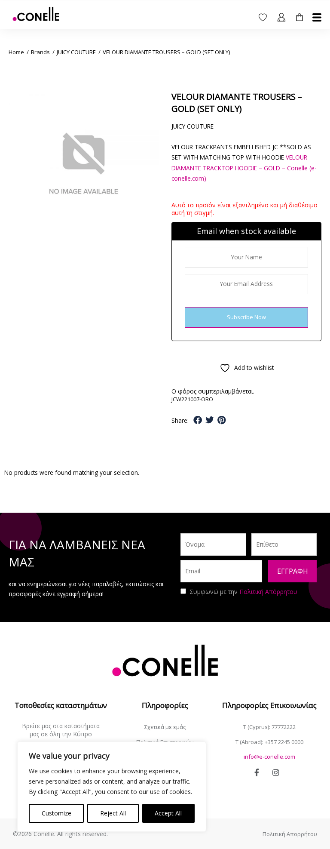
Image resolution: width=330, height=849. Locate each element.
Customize (56, 813)
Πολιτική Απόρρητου (268, 592)
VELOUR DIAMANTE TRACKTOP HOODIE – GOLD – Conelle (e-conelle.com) (244, 167)
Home (16, 52)
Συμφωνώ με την (243, 592)
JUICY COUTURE (76, 52)
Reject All (113, 813)
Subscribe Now (246, 317)
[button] (198, 420)
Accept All (168, 813)
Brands (40, 52)
